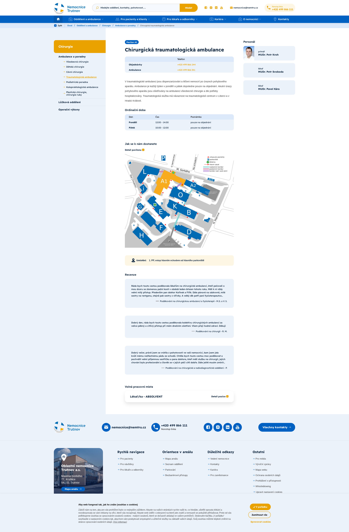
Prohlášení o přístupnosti (268, 480)
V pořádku (261, 507)
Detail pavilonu (133, 150)
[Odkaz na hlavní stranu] (69, 8)
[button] (86, 19)
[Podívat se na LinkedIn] (216, 7)
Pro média (260, 458)
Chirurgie (106, 25)
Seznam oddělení (174, 464)
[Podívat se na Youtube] (221, 7)
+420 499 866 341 (186, 70)
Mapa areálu (71, 489)
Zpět (59, 25)
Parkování (170, 470)
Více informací (120, 522)
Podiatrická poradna (77, 82)
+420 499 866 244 (186, 64)
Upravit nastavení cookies (269, 492)
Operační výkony (69, 109)
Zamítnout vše (259, 514)
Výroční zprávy (263, 464)
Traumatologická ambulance (81, 77)
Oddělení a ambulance (87, 25)
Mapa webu (261, 470)
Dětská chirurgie (75, 66)
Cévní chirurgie (74, 72)
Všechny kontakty (275, 427)
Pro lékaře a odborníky (131, 470)
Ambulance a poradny (125, 25)
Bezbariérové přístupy (176, 475)
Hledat (188, 7)
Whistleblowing (263, 486)
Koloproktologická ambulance (82, 87)
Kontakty (283, 19)
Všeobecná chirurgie (77, 61)
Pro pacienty (126, 458)
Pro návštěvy (127, 464)
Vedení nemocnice (219, 458)
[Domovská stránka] (69, 427)
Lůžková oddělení (69, 102)
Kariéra (214, 470)
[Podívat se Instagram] (211, 7)
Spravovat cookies (261, 521)
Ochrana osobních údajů (267, 475)
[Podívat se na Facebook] (205, 7)
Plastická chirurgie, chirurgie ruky (76, 93)
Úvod (69, 25)
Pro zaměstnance (219, 475)
